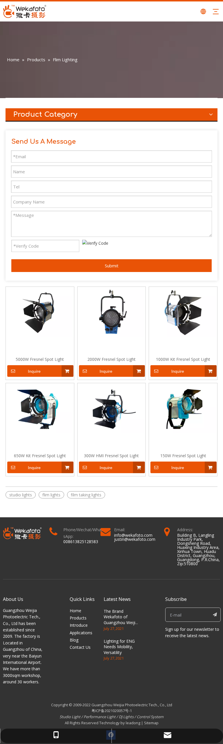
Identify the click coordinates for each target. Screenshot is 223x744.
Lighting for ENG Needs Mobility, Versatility (119, 646)
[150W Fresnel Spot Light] (183, 408)
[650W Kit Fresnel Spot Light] (40, 408)
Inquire (34, 371)
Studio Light (70, 716)
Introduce (79, 625)
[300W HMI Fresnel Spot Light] (111, 408)
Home (75, 610)
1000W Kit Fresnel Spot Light (183, 359)
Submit (111, 266)
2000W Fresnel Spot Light (111, 359)
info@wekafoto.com (133, 535)
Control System (150, 716)
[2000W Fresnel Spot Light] (111, 312)
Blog (74, 640)
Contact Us (80, 647)
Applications (81, 632)
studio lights (20, 495)
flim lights (51, 495)
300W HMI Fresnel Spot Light (111, 455)
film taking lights (86, 495)
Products (78, 618)
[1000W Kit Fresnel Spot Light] (183, 312)
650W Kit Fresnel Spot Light (40, 455)
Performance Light (100, 716)
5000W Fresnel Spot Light (40, 359)
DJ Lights (126, 716)
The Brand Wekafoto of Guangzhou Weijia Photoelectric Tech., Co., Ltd (121, 622)
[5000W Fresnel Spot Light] (40, 312)
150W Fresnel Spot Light (183, 455)
